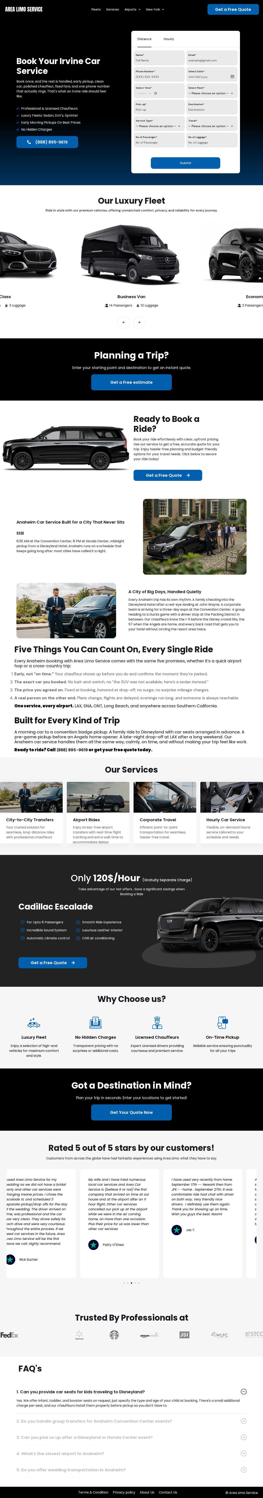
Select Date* (196, 71)
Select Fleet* (196, 88)
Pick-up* (141, 104)
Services (112, 9)
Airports (130, 9)
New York (153, 9)
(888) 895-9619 (72, 749)
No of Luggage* (197, 137)
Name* (140, 55)
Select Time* (144, 88)
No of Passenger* (146, 137)
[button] (124, 322)
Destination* (196, 104)
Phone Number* (145, 71)
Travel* (192, 120)
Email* (192, 55)
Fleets (96, 9)
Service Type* (144, 120)
